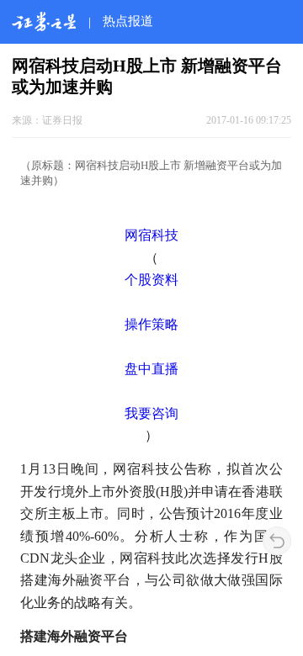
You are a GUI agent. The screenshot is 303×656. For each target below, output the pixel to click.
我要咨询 (151, 413)
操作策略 (151, 324)
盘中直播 (151, 369)
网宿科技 (151, 235)
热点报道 (128, 20)
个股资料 (151, 280)
